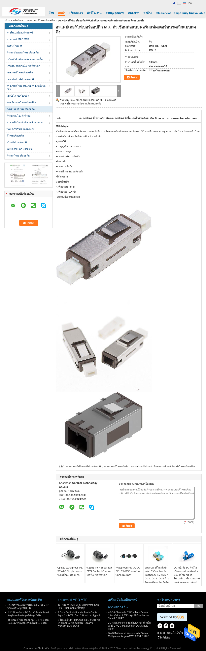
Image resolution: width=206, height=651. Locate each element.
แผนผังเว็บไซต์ (176, 632)
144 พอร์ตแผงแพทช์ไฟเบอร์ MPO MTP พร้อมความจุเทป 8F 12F (27, 606)
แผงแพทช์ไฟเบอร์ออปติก (20, 72)
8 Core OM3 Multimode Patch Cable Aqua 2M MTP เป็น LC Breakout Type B (79, 614)
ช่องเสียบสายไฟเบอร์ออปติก (21, 102)
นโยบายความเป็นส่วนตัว (36, 648)
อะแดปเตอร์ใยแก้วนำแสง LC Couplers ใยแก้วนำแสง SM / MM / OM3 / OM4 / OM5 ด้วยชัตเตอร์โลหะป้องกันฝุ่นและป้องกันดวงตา (157, 576)
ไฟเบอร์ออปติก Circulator (20, 149)
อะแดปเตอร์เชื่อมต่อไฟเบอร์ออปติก (84, 466)
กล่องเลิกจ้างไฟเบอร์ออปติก (21, 79)
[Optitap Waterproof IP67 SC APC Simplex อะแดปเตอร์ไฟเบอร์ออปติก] (70, 556)
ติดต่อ (134, 77)
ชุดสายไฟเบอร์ (14, 46)
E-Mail (161, 632)
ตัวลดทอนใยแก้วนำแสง (19, 115)
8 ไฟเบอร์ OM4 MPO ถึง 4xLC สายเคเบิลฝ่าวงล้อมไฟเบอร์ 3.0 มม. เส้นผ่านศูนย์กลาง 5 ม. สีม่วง (79, 623)
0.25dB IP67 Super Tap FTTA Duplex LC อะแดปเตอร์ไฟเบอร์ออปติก (99, 571)
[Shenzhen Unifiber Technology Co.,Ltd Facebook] (165, 626)
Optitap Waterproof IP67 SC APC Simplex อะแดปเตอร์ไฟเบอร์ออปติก (70, 571)
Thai (189, 3)
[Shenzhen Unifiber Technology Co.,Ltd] (23, 11)
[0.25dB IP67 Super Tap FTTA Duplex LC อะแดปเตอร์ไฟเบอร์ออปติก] (99, 556)
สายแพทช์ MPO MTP (18, 39)
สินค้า (61, 13)
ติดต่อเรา (133, 13)
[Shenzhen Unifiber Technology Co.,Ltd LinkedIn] (159, 626)
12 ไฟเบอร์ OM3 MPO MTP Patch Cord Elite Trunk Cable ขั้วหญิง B (79, 606)
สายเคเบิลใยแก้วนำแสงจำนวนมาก (25, 122)
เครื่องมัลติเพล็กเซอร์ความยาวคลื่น (25, 59)
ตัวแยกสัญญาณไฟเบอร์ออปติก (23, 52)
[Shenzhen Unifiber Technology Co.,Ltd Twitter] (171, 626)
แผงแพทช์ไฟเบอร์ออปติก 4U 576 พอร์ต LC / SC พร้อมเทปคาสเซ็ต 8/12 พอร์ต (28, 621)
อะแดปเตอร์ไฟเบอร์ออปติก (41, 20)
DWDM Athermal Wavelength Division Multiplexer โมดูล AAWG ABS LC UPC (128, 635)
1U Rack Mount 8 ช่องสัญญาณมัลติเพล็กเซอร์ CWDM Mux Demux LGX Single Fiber (129, 625)
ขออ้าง (147, 13)
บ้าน (51, 13)
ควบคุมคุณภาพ (115, 13)
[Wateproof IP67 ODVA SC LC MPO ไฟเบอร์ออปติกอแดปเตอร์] (128, 556)
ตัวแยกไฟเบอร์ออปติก (18, 155)
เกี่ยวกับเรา (76, 13)
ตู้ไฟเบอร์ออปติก (15, 135)
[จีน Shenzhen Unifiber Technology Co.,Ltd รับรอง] (18, 174)
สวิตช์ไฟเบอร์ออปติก (17, 142)
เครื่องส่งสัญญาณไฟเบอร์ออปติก (23, 66)
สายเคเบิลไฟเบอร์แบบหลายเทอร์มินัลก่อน (26, 88)
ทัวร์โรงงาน (94, 13)
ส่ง (198, 605)
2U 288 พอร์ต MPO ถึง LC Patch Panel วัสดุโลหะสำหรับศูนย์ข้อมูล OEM (28, 614)
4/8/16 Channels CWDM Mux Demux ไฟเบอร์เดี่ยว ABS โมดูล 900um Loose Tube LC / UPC (128, 615)
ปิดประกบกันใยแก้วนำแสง (20, 129)
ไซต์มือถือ (165, 637)
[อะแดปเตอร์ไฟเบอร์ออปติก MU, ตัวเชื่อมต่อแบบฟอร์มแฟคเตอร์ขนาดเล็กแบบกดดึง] (88, 59)
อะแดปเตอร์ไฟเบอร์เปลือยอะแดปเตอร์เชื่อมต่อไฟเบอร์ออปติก (163, 466)
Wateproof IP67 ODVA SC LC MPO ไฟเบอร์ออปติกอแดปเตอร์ (127, 571)
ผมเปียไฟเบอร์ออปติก (18, 95)
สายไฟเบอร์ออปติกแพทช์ (20, 32)
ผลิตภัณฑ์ (18, 20)
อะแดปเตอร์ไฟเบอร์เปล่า (117, 466)
